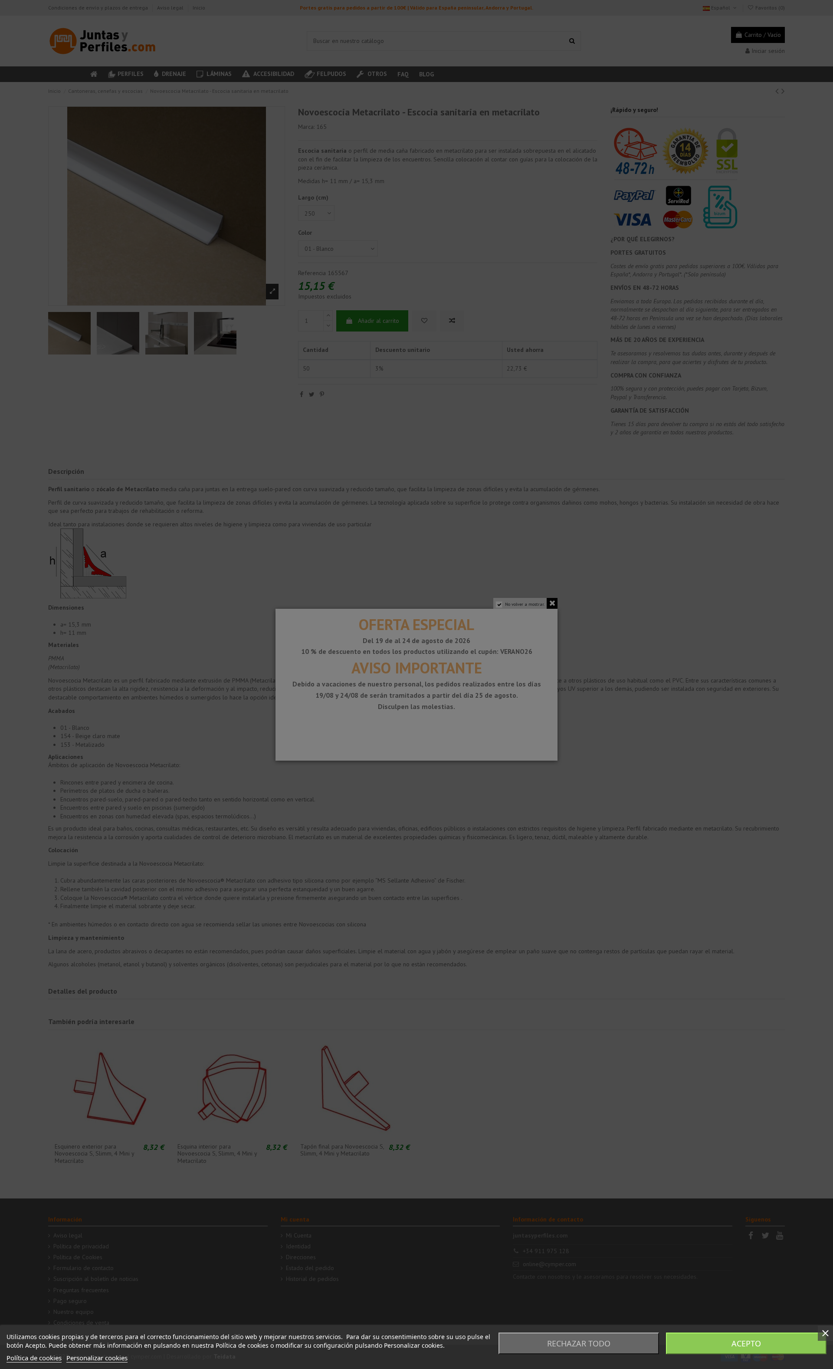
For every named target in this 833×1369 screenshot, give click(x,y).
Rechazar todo (578, 1343)
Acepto (746, 1343)
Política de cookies (34, 1357)
